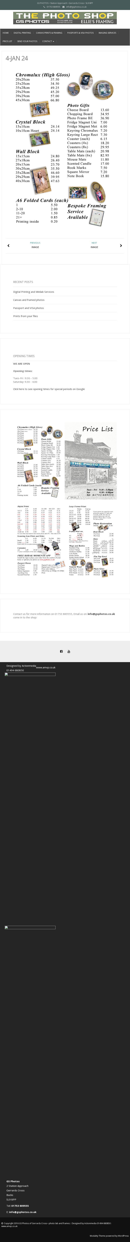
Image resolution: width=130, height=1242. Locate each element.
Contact (47, 41)
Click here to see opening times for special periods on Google (49, 389)
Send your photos (27, 41)
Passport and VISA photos (28, 308)
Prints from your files (25, 316)
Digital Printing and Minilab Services (33, 291)
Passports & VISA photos (80, 32)
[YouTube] (68, 651)
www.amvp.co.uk (45, 667)
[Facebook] (61, 651)
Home (6, 32)
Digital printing (22, 32)
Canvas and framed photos (29, 300)
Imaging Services (107, 32)
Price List (7, 41)
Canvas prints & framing (49, 32)
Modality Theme (97, 1235)
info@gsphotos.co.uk (76, 6)
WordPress (123, 1235)
